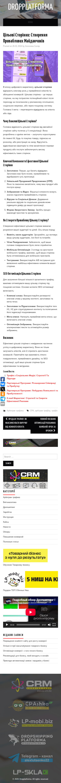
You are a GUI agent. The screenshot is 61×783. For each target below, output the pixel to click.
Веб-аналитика (9, 502)
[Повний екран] (54, 624)
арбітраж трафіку (42, 411)
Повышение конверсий (13, 537)
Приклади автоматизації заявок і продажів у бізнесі (26, 661)
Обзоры (6, 532)
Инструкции (8, 517)
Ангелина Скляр (32, 46)
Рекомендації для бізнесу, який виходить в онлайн (26, 656)
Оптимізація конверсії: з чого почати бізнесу (23, 651)
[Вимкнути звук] (49, 624)
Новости (7, 527)
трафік (54, 411)
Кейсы (6, 522)
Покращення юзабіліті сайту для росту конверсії (25, 641)
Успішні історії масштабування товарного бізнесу (25, 646)
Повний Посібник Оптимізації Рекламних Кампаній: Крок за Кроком (45, 425)
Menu (30, 22)
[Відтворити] (6, 624)
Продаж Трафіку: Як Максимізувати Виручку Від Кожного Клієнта (16, 423)
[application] (30, 612)
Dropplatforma (30, 7)
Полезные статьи (11, 542)
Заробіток (7, 512)
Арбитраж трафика (15, 411)
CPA (32, 411)
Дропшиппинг (9, 507)
